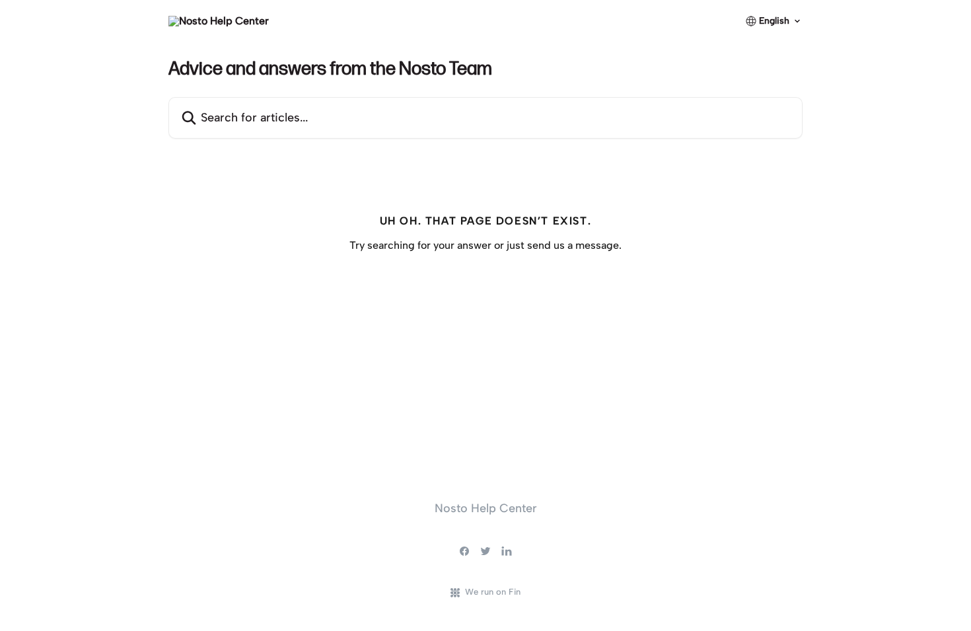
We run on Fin (493, 592)
